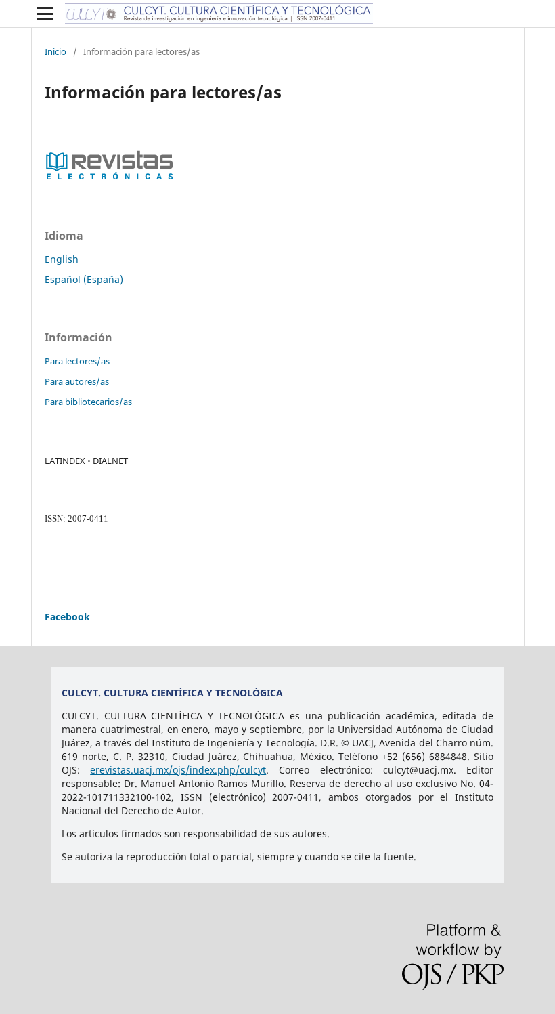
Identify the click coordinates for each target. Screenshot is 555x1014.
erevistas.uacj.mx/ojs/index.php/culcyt (178, 769)
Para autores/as (77, 381)
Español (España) (84, 279)
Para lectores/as (77, 361)
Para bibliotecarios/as (88, 402)
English (62, 259)
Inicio (55, 51)
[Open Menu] (44, 13)
